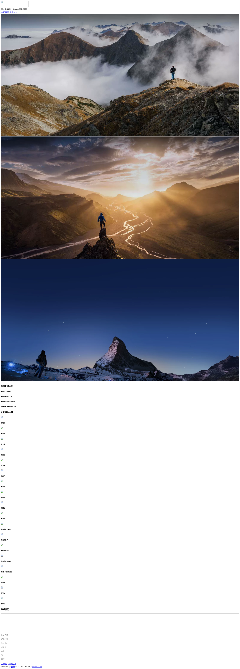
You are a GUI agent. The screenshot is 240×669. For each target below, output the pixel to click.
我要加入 (14, 12)
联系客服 (12, 664)
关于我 (4, 664)
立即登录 (5, 12)
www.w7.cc (37, 667)
